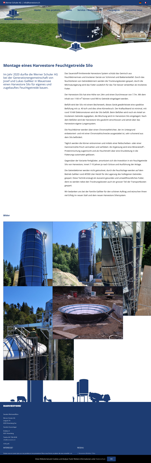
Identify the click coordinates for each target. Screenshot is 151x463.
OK (111, 459)
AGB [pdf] (6, 444)
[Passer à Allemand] (140, 2)
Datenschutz (100, 459)
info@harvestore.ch (32, 2)
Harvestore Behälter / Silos (87, 453)
